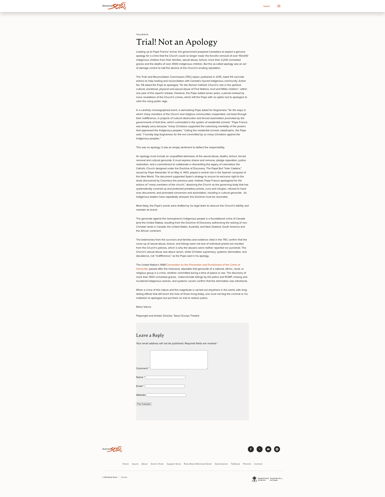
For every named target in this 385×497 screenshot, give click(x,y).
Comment (142, 368)
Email (140, 386)
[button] (279, 6)
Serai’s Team (157, 464)
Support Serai (174, 464)
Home (126, 464)
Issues (266, 6)
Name (140, 377)
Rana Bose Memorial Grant (198, 464)
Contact (258, 464)
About (144, 464)
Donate (124, 477)
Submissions (221, 464)
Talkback (235, 464)
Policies (247, 464)
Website (140, 395)
